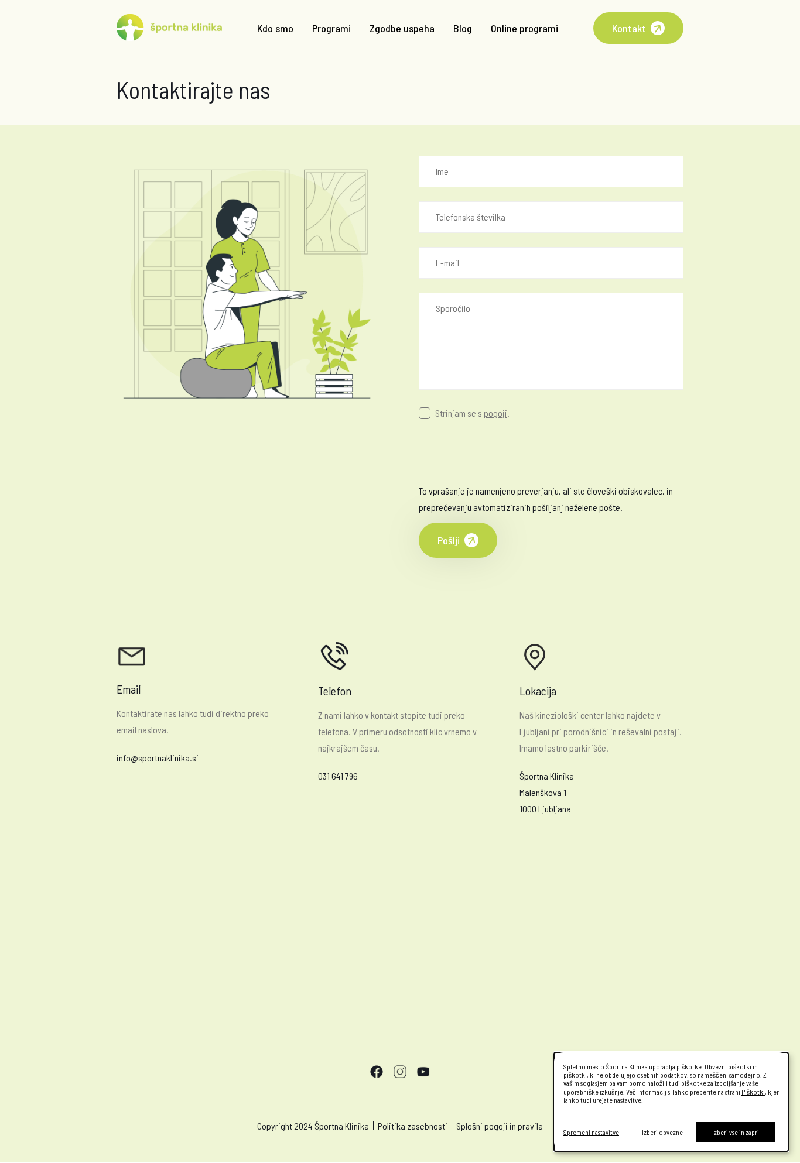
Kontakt (629, 28)
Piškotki (753, 1091)
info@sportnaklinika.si (158, 757)
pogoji (495, 412)
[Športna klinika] (169, 28)
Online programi (524, 28)
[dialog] (671, 1101)
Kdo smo (275, 28)
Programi (331, 28)
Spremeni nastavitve (591, 1132)
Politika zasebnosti (412, 1125)
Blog (462, 28)
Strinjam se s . (472, 412)
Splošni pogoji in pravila (499, 1125)
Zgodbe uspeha (402, 28)
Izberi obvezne (662, 1132)
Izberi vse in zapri (735, 1132)
